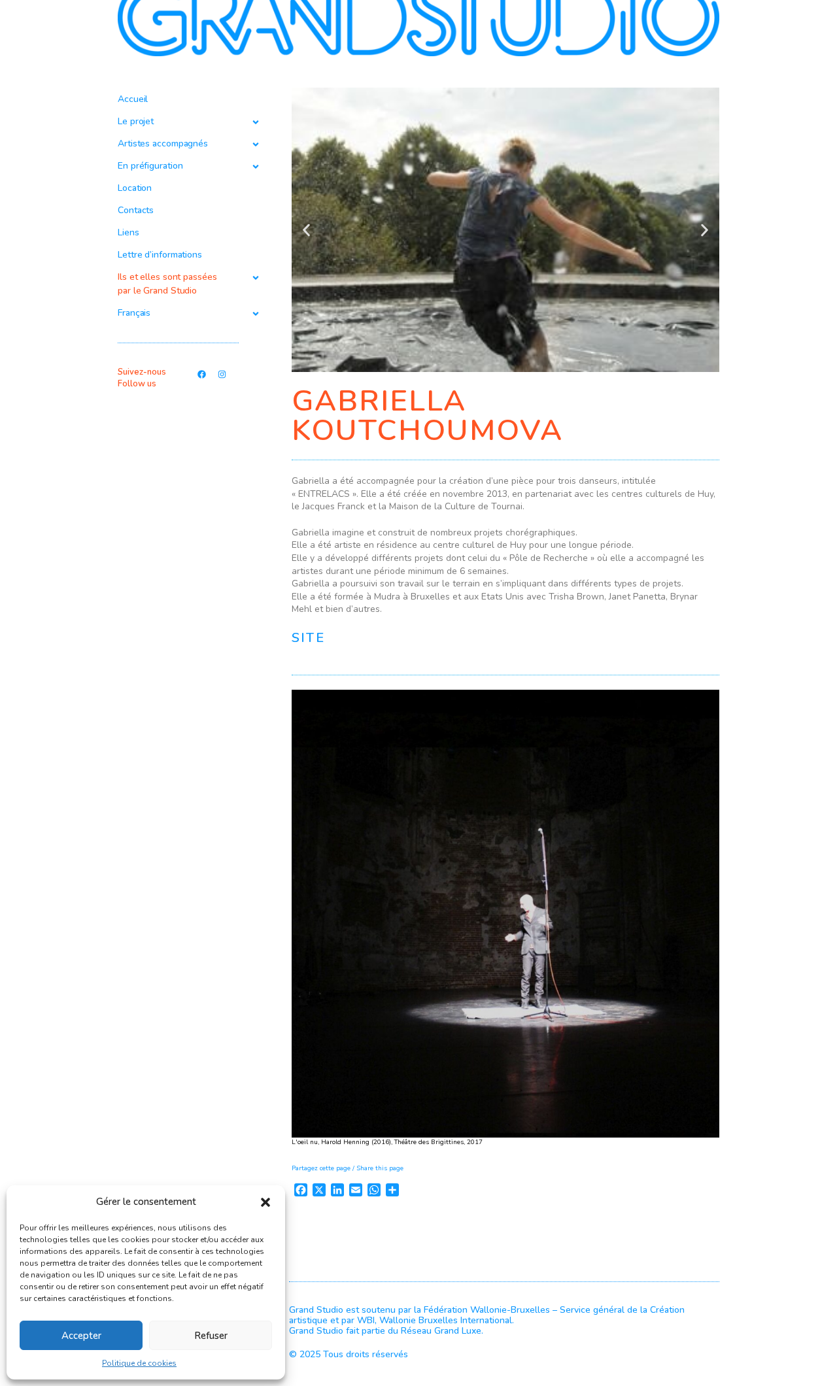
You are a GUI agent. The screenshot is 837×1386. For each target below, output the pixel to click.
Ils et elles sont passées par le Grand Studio (167, 284)
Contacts (136, 210)
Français (134, 313)
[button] (265, 1202)
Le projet (136, 121)
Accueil (133, 99)
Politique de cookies (139, 1363)
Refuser (211, 1335)
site (308, 638)
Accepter (81, 1335)
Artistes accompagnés (163, 143)
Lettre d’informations (160, 254)
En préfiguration (150, 166)
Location (135, 188)
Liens (128, 232)
